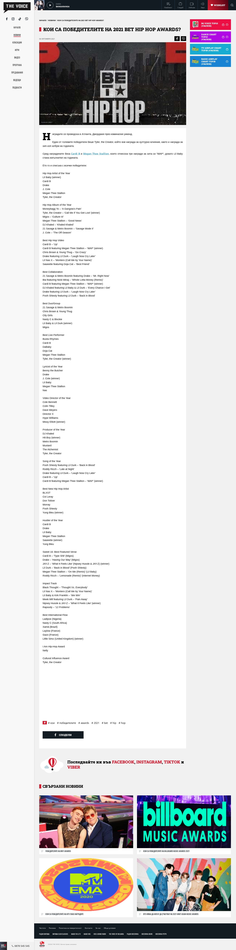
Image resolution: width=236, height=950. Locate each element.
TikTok (172, 762)
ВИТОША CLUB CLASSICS (60, 934)
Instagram (149, 762)
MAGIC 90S (87, 934)
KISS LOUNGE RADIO (100, 934)
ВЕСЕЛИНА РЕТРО (161, 934)
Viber (73, 767)
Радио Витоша (44, 934)
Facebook (123, 762)
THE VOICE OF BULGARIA (116, 934)
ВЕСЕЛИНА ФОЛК (147, 934)
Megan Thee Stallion (96, 153)
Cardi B (75, 153)
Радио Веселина (132, 934)
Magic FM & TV (76, 934)
